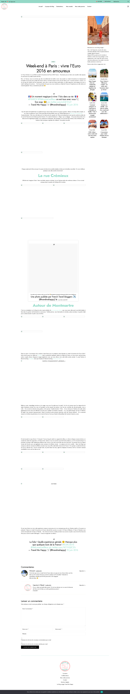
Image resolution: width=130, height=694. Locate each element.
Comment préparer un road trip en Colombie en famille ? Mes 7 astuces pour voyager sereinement (92, 111)
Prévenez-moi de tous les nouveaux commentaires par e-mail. (36, 640)
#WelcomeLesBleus (47, 99)
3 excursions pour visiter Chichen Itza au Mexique (104, 134)
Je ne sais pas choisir (56, 310)
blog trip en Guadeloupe (76, 113)
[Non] (128, 692)
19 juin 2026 (92, 130)
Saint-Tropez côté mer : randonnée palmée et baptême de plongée (92, 85)
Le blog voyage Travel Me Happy (65, 684)
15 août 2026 (92, 79)
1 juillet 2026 (92, 103)
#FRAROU (32, 99)
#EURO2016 (68, 544)
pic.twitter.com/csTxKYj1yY (60, 102)
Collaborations (65, 675)
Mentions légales (65, 682)
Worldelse (31, 358)
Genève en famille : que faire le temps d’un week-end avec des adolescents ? (104, 109)
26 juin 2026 (104, 103)
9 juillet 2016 (39, 571)
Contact (65, 680)
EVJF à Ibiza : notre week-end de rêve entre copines (92, 134)
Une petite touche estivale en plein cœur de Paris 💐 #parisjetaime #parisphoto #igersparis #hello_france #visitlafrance (53, 294)
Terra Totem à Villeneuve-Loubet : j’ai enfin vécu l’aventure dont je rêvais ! (104, 85)
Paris (53, 61)
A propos (65, 673)
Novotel (40, 355)
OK (101, 691)
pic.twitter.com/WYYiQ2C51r (62, 547)
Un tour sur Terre (57, 358)
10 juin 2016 (72, 104)
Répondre (81, 571)
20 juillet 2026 (104, 79)
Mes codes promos (65, 678)
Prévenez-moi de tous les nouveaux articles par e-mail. (34, 644)
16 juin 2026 (104, 130)
